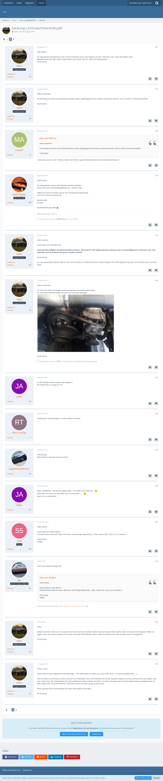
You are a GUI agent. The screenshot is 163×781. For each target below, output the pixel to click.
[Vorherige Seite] (4, 39)
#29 (156, 450)
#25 (156, 235)
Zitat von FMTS (46, 138)
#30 (156, 486)
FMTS (16, 31)
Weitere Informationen (143, 778)
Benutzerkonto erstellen (74, 734)
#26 (156, 280)
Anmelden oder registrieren (140, 3)
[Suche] (157, 3)
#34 (156, 664)
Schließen (156, 778)
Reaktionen (11, 74)
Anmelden (96, 734)
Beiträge (10, 77)
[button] (10, 757)
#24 (156, 175)
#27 (156, 377)
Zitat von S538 (46, 577)
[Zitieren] (156, 79)
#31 (156, 522)
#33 (156, 622)
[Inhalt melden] (150, 79)
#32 (156, 561)
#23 (156, 131)
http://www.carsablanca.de (70, 606)
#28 (156, 414)
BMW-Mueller (61, 219)
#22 (156, 89)
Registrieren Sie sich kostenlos (85, 728)
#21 (156, 47)
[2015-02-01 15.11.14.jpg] (75, 323)
